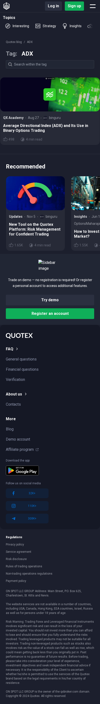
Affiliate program (20, 449)
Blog (10, 429)
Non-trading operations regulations (29, 573)
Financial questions (22, 369)
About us (14, 394)
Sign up (74, 6)
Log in (53, 6)
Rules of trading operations (24, 566)
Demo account (18, 439)
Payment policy (16, 581)
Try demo (50, 300)
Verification (15, 379)
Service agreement (18, 551)
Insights (76, 26)
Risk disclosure (16, 559)
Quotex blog (14, 42)
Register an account (50, 313)
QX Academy (13, 118)
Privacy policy (15, 544)
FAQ (9, 349)
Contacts (13, 404)
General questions (21, 359)
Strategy (49, 26)
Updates (16, 216)
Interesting (21, 26)
